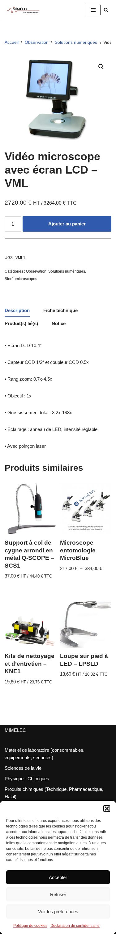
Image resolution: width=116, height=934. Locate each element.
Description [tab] (17, 310)
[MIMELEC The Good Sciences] (23, 10)
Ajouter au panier (67, 223)
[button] (107, 808)
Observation (37, 42)
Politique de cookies (30, 925)
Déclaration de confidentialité (75, 925)
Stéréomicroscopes (21, 279)
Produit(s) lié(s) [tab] (21, 323)
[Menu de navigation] (93, 10)
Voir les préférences (58, 911)
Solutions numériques (76, 42)
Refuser (58, 894)
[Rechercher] (106, 9)
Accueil (12, 42)
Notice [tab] (59, 323)
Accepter (58, 877)
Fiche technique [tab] (60, 310)
